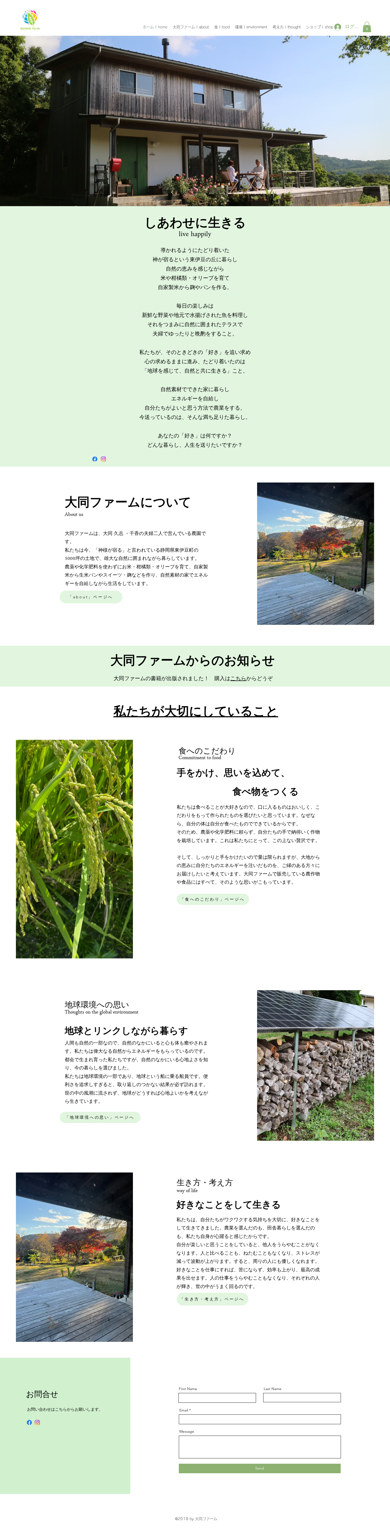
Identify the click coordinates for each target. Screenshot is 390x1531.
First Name (188, 1389)
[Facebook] (95, 459)
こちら (238, 679)
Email (183, 1410)
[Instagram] (103, 459)
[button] (366, 26)
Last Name (272, 1389)
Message (186, 1431)
